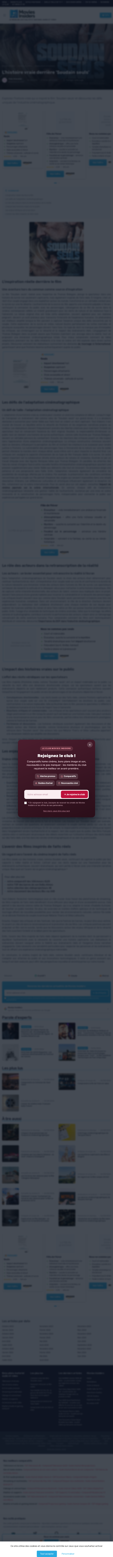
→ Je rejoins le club (74, 794)
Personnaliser (68, 1554)
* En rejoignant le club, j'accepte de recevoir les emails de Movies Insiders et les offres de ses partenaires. (56, 804)
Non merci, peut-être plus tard (56, 811)
